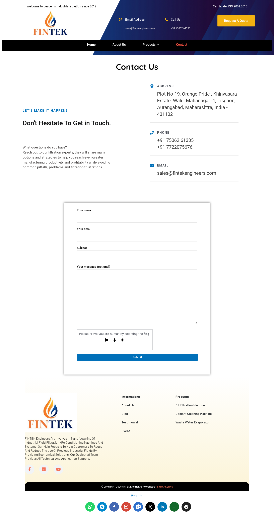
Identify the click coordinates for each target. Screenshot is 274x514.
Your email (84, 229)
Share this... (137, 495)
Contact (181, 44)
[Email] (152, 166)
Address (165, 86)
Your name (84, 210)
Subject (82, 248)
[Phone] (152, 133)
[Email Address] (120, 19)
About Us (119, 44)
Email (163, 165)
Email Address (135, 19)
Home (91, 44)
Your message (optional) (93, 267)
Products (149, 44)
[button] (151, 44)
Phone (163, 132)
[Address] (152, 86)
